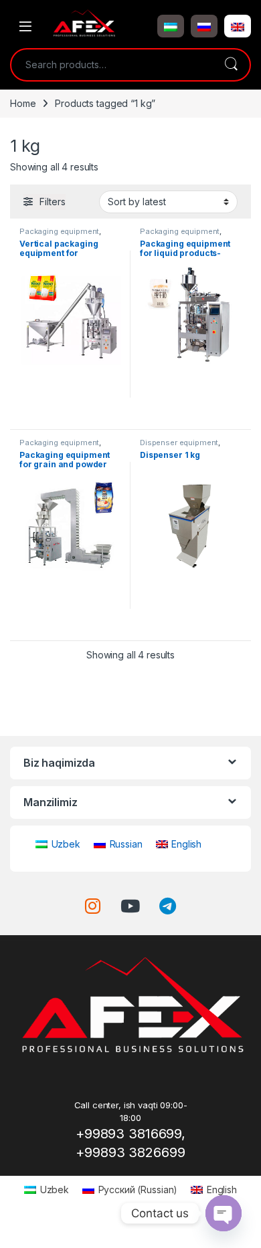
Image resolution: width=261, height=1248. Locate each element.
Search (231, 64)
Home (22, 103)
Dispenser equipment (179, 442)
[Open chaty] (223, 1213)
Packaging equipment (59, 231)
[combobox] (111, 64)
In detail (71, 414)
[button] (170, 26)
